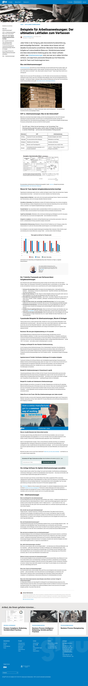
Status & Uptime (36, 650)
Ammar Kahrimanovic (28, 36)
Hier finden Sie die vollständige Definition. (46, 80)
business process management (32, 487)
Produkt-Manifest (6, 646)
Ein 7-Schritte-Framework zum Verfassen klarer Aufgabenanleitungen (8, 42)
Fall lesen (42, 269)
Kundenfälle (20, 647)
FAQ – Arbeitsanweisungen (8, 56)
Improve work (20, 646)
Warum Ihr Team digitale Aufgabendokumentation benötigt (8, 37)
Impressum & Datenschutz (27, 676)
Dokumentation (36, 643)
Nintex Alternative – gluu (67, 649)
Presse (4, 647)
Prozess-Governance (9, 625)
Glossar (34, 649)
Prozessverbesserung (38, 625)
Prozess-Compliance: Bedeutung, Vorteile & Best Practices (15, 629)
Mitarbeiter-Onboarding (52, 647)
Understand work (21, 643)
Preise (19, 650)
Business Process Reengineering (72, 628)
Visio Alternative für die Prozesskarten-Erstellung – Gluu (68, 652)
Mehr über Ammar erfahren (28, 599)
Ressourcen (26, 2)
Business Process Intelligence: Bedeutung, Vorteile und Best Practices (43, 630)
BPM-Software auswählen (53, 643)
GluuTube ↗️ (35, 644)
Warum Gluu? (18, 2)
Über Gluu (5, 643)
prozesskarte (31, 310)
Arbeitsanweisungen (36, 55)
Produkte (10, 2)
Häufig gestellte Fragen (37, 647)
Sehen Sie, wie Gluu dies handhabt (51, 451)
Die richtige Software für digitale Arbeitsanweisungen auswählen (8, 52)
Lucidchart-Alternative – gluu (68, 656)
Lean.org (52, 184)
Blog (22, 24)
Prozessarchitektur (51, 644)
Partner (4, 644)
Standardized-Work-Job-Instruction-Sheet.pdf (30, 185)
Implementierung (21, 649)
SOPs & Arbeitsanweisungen (32, 24)
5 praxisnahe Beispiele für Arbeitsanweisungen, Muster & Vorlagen (8, 47)
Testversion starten (48, 462)
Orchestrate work (21, 644)
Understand (25, 486)
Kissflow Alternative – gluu (68, 647)
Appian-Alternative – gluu (67, 654)
